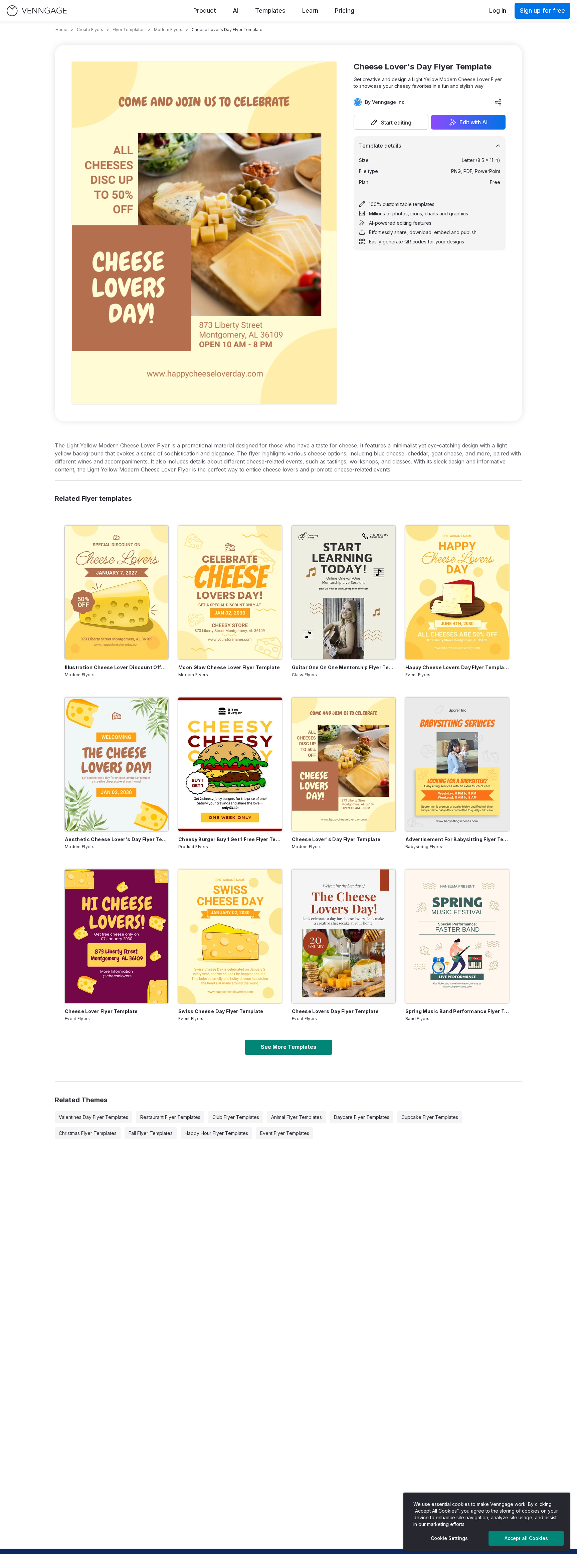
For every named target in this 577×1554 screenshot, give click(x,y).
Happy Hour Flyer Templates (216, 1133)
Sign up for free (542, 10)
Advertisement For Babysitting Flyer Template (457, 839)
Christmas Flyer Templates (88, 1133)
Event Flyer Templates (284, 1133)
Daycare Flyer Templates (361, 1117)
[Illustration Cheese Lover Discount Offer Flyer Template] (116, 592)
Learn (310, 10)
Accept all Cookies (526, 1538)
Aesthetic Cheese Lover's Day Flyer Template (116, 839)
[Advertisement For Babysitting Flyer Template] (457, 764)
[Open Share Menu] (498, 102)
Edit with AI (473, 122)
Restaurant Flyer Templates (170, 1117)
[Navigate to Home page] (37, 10)
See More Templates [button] (288, 1046)
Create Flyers (90, 29)
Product (204, 10)
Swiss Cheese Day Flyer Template (220, 1011)
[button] (391, 122)
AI (235, 10)
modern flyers (168, 29)
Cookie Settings (449, 1538)
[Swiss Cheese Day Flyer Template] (230, 936)
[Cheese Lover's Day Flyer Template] (343, 764)
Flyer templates (129, 29)
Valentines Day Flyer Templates (93, 1117)
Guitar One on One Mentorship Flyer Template (343, 667)
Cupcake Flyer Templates (429, 1117)
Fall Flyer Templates (151, 1133)
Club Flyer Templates (235, 1117)
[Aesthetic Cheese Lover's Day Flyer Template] (116, 764)
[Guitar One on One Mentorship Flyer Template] (343, 592)
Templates (270, 10)
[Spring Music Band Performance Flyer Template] (457, 936)
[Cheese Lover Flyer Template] (116, 936)
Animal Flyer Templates (296, 1117)
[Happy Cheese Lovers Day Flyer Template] (457, 592)
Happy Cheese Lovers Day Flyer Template (457, 667)
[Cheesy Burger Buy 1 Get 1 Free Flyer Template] (230, 764)
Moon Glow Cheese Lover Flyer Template (229, 667)
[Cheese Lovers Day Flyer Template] (343, 936)
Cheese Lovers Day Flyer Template (335, 1011)
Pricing (344, 10)
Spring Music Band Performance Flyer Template (457, 1011)
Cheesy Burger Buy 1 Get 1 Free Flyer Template (230, 839)
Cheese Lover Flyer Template (101, 1011)
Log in (497, 10)
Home (61, 29)
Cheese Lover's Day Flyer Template (336, 839)
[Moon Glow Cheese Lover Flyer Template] (230, 592)
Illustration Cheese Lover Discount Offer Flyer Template (116, 667)
